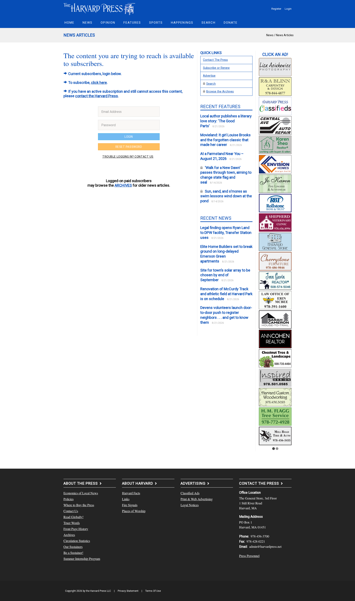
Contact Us (70, 511)
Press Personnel (249, 556)
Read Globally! (73, 517)
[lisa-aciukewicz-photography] (275, 66)
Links (125, 499)
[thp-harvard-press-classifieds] (275, 105)
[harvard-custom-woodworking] (275, 396)
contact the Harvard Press (96, 96)
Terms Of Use (153, 590)
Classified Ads (190, 493)
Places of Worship (133, 511)
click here (99, 82)
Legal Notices (190, 505)
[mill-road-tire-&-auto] (275, 435)
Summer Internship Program (81, 558)
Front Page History (75, 529)
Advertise (209, 75)
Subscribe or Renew (216, 68)
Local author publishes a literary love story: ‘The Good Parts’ (226, 121)
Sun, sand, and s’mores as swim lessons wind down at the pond (226, 196)
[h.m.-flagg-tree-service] (275, 416)
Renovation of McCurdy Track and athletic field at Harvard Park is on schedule (226, 294)
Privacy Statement (128, 590)
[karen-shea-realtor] (275, 144)
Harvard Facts (131, 493)
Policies (68, 499)
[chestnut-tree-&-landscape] (275, 357)
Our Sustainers (73, 546)
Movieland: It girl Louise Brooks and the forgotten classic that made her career (225, 140)
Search (211, 84)
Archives (69, 535)
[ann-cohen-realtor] (275, 338)
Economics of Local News (80, 493)
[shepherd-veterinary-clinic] (275, 221)
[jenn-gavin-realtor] (275, 280)
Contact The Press (215, 60)
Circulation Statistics (76, 541)
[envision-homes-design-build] (275, 163)
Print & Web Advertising (197, 499)
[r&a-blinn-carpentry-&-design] (275, 85)
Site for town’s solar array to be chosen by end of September (225, 275)
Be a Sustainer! (73, 552)
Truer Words (71, 523)
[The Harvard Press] (99, 8)
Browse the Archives (220, 91)
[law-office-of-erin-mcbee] (275, 299)
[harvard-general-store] (275, 241)
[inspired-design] (275, 377)
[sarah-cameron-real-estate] (275, 318)
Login (288, 8)
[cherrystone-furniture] (275, 260)
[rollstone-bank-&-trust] (275, 202)
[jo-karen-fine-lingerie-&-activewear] (275, 182)
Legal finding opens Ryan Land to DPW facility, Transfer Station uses (225, 232)
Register (276, 8)
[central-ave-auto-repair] (275, 124)
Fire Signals (129, 505)
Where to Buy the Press (78, 505)
